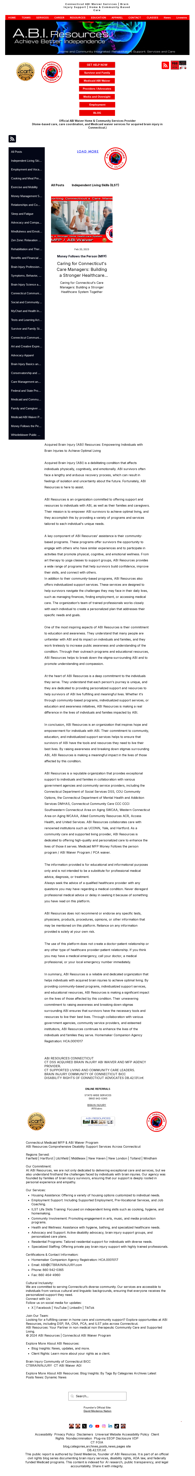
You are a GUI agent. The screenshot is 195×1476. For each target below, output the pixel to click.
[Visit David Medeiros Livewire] (71, 1426)
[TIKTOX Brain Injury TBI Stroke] (116, 1426)
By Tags (106, 1373)
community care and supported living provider (77, 834)
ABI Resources (55, 913)
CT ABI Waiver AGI (68, 1365)
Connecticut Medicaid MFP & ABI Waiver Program (62, 1142)
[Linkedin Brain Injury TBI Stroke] (110, 1426)
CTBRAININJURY (39, 1365)
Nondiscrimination (79, 1438)
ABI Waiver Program (75, 852)
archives (92, 1446)
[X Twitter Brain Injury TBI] (84, 1426)
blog (66, 1446)
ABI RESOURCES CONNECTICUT (69, 1058)
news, (112, 1446)
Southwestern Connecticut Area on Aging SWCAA (81, 810)
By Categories (123, 1373)
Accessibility (43, 1434)
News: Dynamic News (51, 1377)
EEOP (111, 1438)
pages (121, 1446)
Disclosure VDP (127, 1438)
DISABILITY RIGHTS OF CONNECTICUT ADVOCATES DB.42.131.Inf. (94, 1078)
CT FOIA (97, 1442)
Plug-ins (100, 1438)
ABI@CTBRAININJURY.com (61, 1265)
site (128, 1446)
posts (103, 1446)
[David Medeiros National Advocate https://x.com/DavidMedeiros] (78, 1426)
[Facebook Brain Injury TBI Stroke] (91, 1426)
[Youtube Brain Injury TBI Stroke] (97, 1426)
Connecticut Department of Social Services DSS (79, 791)
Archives (141, 1373)
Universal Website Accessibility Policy (122, 1434)
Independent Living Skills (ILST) (95, 185)
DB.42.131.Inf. (96, 1450)
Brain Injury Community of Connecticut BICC (58, 1361)
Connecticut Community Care (93, 804)
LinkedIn (75, 1308)
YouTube (60, 1308)
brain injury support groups (125, 1232)
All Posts (57, 185)
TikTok (89, 1308)
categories (77, 1446)
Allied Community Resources (101, 816)
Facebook (43, 1308)
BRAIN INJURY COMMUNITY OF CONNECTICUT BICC (85, 1074)
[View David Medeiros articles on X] (123, 1426)
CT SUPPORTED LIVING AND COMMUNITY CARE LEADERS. (89, 1070)
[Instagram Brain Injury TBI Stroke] (103, 1426)
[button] (12, 17)
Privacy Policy (64, 1434)
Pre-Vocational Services (132, 1200)
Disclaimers (85, 1434)
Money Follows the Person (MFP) (82, 256)
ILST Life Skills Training (48, 1209)
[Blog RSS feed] (165, 65)
